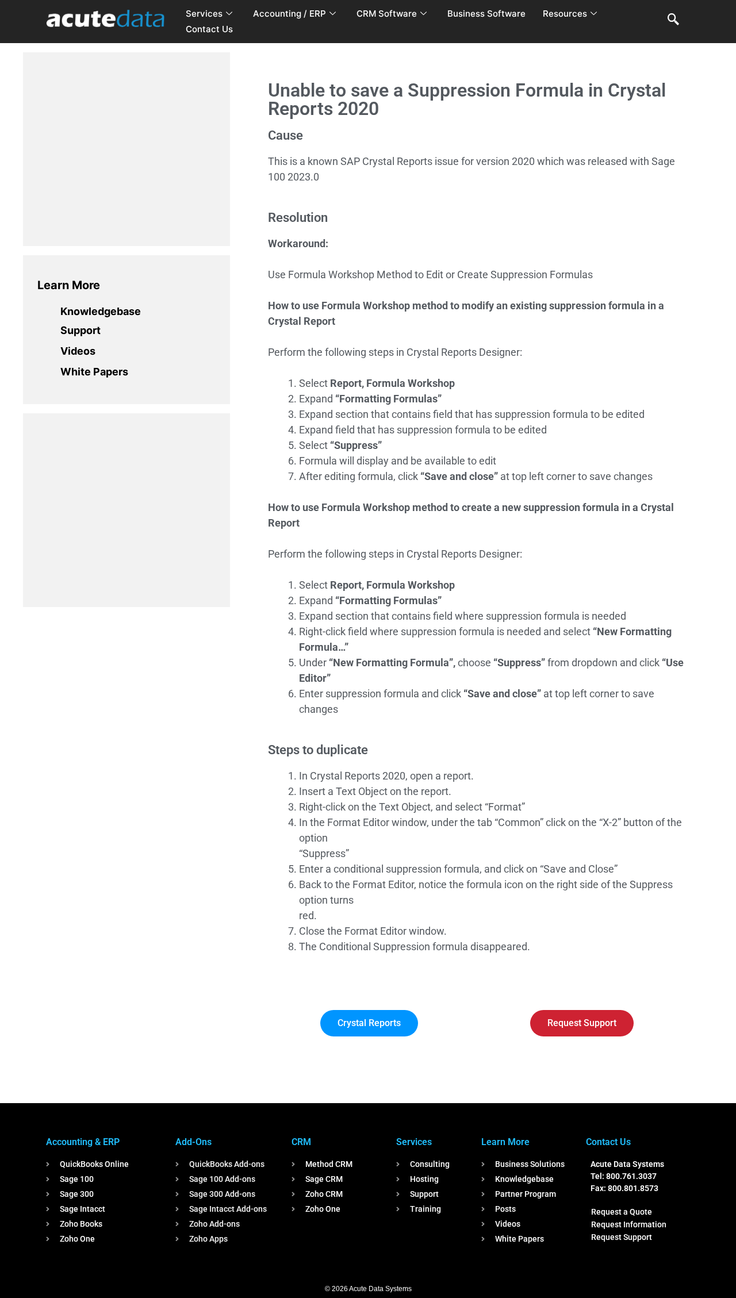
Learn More (68, 285)
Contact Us (209, 29)
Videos (77, 351)
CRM (301, 1141)
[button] (673, 20)
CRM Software (386, 13)
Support (80, 330)
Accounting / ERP (289, 13)
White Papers (94, 372)
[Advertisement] (123, 147)
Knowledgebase (100, 311)
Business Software (486, 13)
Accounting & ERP (83, 1141)
